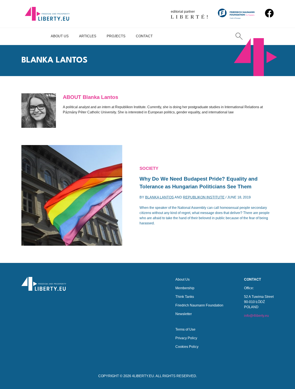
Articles (87, 36)
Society (149, 168)
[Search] (239, 36)
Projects (116, 36)
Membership (184, 288)
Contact (144, 36)
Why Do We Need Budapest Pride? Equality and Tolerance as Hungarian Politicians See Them (199, 182)
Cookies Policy (186, 346)
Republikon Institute (204, 197)
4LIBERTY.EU (143, 376)
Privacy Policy (186, 338)
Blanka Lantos (159, 197)
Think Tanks (184, 296)
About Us (60, 36)
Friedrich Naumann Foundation (199, 305)
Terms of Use (185, 329)
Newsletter (183, 314)
